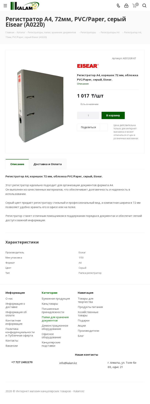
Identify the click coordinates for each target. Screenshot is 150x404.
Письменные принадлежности (53, 310)
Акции (82, 325)
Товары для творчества (85, 300)
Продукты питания (90, 307)
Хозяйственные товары (88, 313)
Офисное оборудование (51, 335)
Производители (88, 330)
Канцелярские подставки (51, 343)
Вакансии (11, 345)
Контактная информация (13, 322)
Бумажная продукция (56, 298)
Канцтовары (50, 303)
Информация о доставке (15, 305)
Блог (81, 336)
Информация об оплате (16, 313)
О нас (9, 298)
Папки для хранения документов (55, 318)
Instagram (132, 391)
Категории (49, 292)
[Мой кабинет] (126, 5)
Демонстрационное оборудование (55, 327)
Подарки (83, 320)
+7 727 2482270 (22, 362)
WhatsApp (141, 391)
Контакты (11, 340)
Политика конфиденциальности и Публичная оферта (20, 332)
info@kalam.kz (68, 363)
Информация (15, 292)
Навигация (85, 292)
